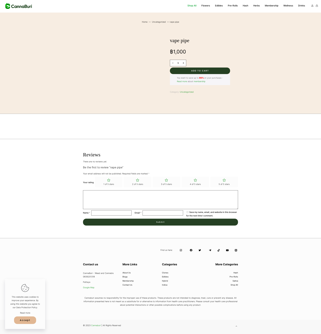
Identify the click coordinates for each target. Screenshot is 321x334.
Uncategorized (159, 22)
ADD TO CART (200, 70)
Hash (235, 272)
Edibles (165, 277)
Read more (182, 81)
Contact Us (127, 285)
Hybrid (165, 281)
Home (144, 22)
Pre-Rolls (234, 277)
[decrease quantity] (173, 63)
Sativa (235, 281)
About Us (127, 272)
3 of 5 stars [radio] (166, 184)
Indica (164, 285)
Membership (128, 281)
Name (86, 212)
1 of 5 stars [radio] (108, 184)
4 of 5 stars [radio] (195, 184)
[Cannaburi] (19, 5)
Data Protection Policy (26, 307)
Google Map (88, 287)
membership (199, 81)
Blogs (125, 277)
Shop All (234, 285)
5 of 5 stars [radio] (224, 184)
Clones (165, 272)
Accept (25, 320)
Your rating (88, 182)
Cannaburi (96, 325)
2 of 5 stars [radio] (137, 184)
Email (138, 212)
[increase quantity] (183, 63)
